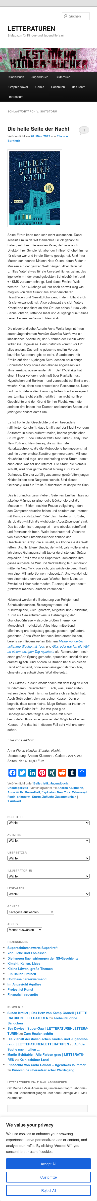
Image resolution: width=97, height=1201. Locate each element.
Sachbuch (58, 87)
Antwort (14, 801)
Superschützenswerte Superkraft (32, 947)
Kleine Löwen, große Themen (30, 968)
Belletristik (41, 783)
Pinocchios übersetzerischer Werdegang (43, 1070)
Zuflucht (48, 796)
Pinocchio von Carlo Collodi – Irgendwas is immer (46, 1064)
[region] (48, 1159)
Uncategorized (17, 787)
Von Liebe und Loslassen (27, 952)
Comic (39, 87)
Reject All (48, 1190)
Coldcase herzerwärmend (27, 979)
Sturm (36, 796)
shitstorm (24, 796)
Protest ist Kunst (20, 989)
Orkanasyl (79, 792)
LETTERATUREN (31, 28)
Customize (48, 1177)
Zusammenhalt (65, 796)
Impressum (15, 96)
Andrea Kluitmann (70, 787)
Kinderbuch (16, 77)
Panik (11, 796)
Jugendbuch (40, 77)
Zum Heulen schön (38, 1033)
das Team (78, 87)
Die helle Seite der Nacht (38, 128)
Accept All (48, 1163)
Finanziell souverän (22, 994)
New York (63, 792)
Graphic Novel (18, 87)
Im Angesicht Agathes (24, 984)
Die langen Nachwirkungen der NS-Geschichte (42, 958)
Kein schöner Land (34, 1059)
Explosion (48, 792)
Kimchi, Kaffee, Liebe (23, 963)
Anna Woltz (15, 792)
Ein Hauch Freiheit (21, 973)
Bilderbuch (63, 77)
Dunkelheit (32, 792)
